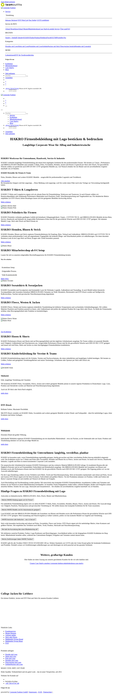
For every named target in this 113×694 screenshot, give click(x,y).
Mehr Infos (5, 279)
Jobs (32, 55)
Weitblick (43, 38)
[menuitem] (7, 11)
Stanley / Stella (10, 38)
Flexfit (49, 38)
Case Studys (44, 29)
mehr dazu (4, 393)
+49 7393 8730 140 (12, 683)
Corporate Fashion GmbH (19, 692)
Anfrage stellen (10, 635)
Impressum (33, 692)
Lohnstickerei (10, 55)
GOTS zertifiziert (43, 20)
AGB (40, 692)
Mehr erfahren (6, 202)
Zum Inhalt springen (8, 2)
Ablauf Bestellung (11, 29)
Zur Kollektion (6, 332)
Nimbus (37, 38)
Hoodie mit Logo (11, 654)
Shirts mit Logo (23, 46)
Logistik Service (54, 29)
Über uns (63, 29)
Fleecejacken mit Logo (13, 662)
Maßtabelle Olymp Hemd (14, 639)
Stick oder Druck (11, 637)
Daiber (32, 38)
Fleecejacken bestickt (67, 46)
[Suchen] (27, 113)
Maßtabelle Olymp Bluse (14, 641)
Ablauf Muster (23, 29)
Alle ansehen (5, 181)
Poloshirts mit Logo (35, 46)
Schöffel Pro (61, 38)
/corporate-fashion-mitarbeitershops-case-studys (66, 563)
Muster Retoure (10, 633)
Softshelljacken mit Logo (14, 664)
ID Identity (19, 38)
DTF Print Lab (23, 20)
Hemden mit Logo (11, 660)
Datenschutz (47, 692)
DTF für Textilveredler (23, 55)
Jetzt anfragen (10, 73)
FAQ (68, 29)
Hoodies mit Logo (11, 46)
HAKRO (26, 38)
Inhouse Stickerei (11, 20)
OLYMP (54, 38)
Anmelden (9, 78)
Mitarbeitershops (34, 29)
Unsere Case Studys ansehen (40, 563)
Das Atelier (32, 20)
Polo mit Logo (10, 658)
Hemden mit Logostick (83, 46)
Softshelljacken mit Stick (51, 46)
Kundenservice (10, 631)
